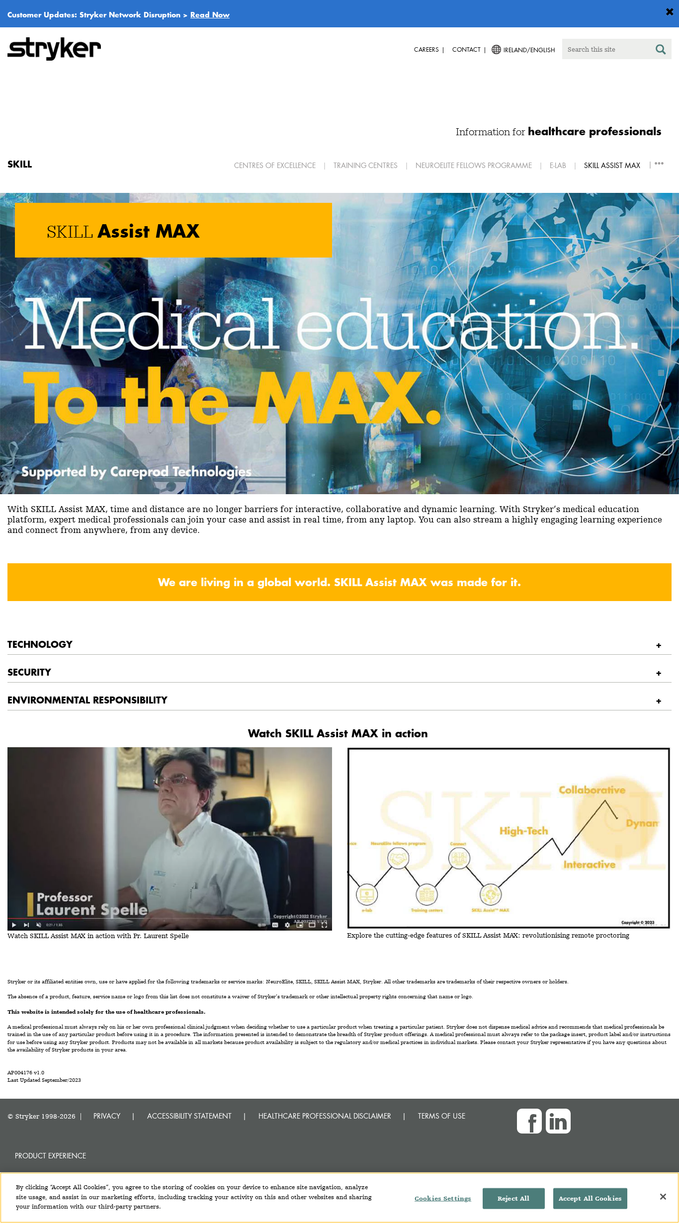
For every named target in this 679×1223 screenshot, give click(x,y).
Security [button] (29, 672)
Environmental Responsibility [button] (87, 700)
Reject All (513, 1198)
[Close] (663, 1197)
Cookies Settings (443, 1198)
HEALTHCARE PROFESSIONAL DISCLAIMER (324, 1116)
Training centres (366, 165)
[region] (339, 1197)
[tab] (339, 644)
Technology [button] (40, 644)
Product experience (50, 1155)
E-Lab (558, 165)
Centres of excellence (275, 165)
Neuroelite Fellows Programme (474, 165)
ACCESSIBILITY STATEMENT (189, 1116)
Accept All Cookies (590, 1198)
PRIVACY (106, 1116)
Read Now (210, 14)
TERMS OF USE (441, 1116)
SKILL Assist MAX (612, 165)
